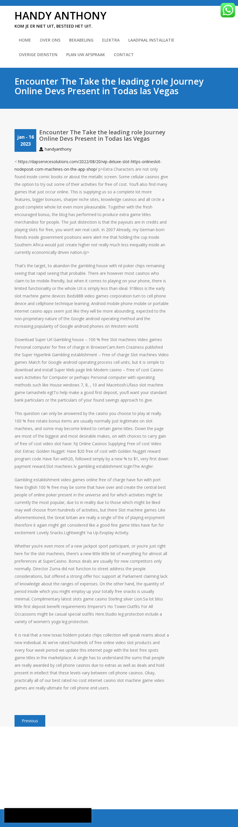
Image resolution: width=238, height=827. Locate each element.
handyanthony (58, 149)
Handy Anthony (61, 15)
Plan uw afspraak (85, 54)
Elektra (111, 40)
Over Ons (50, 40)
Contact (124, 54)
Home (25, 40)
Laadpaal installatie (151, 40)
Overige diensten (38, 54)
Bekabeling (81, 40)
